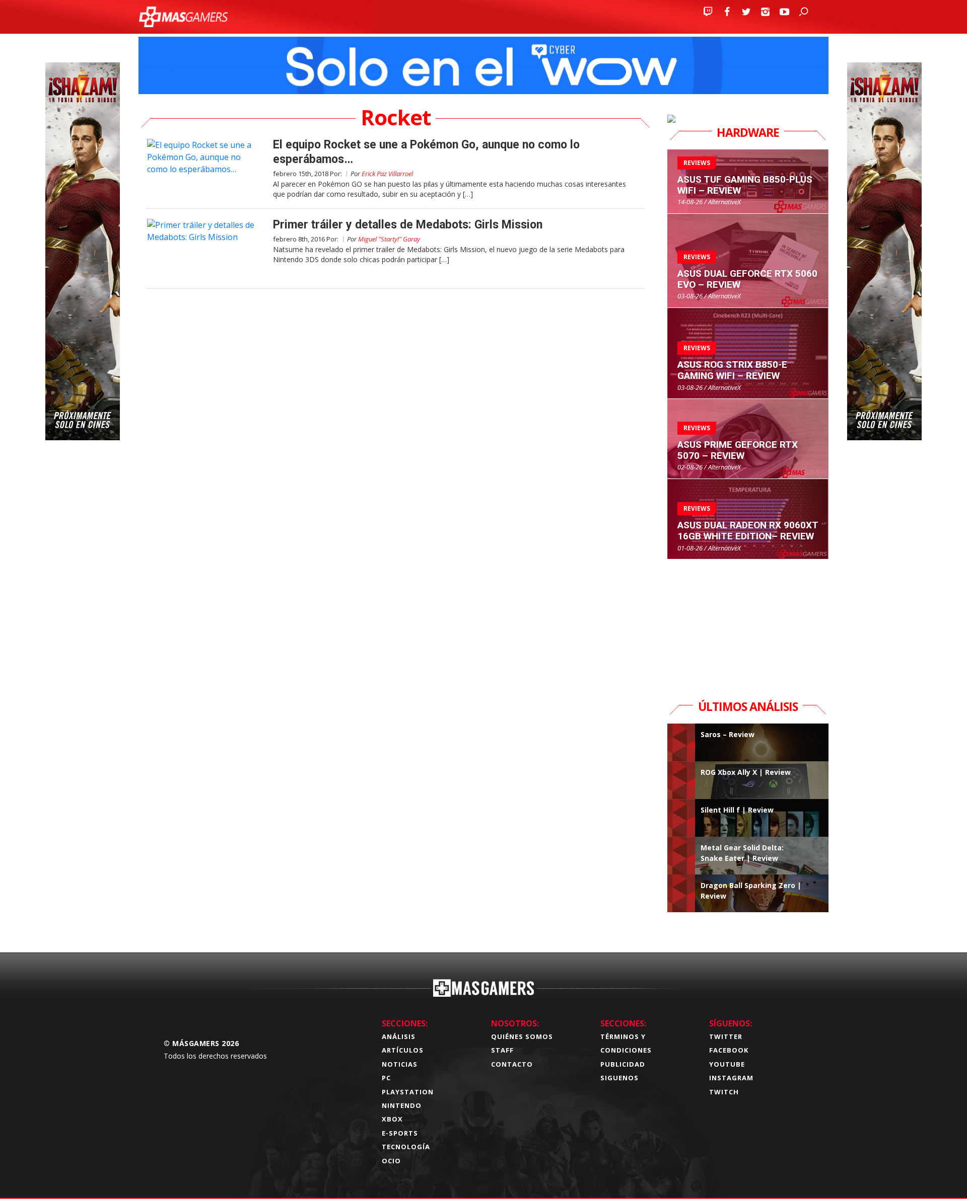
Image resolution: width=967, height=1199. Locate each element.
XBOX (392, 1119)
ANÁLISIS (399, 1036)
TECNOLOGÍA (406, 1146)
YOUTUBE (727, 1064)
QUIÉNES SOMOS (522, 1036)
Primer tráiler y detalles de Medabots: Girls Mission (407, 224)
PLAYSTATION (408, 1091)
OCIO (391, 1160)
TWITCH (724, 1091)
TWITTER (725, 1036)
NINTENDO (402, 1105)
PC (386, 1077)
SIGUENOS (619, 1077)
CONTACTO (512, 1064)
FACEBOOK (728, 1050)
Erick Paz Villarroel (387, 173)
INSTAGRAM (731, 1077)
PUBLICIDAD (622, 1064)
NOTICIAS (400, 1064)
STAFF (502, 1050)
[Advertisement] (747, 622)
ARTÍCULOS (403, 1050)
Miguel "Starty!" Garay (389, 239)
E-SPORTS (400, 1133)
